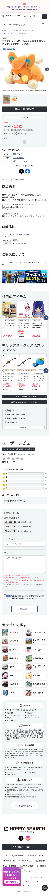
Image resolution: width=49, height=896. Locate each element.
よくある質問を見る (23, 805)
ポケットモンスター (21, 161)
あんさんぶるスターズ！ (18, 414)
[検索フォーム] (39, 16)
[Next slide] (47, 69)
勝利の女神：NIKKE (16, 418)
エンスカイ (17, 154)
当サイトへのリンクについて (36, 881)
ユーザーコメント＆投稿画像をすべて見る (18, 449)
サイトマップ (24, 885)
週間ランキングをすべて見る (24, 396)
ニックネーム (10, 539)
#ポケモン (5, 179)
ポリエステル (18, 157)
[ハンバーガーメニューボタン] (44, 16)
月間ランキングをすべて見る (24, 402)
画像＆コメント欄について (27, 454)
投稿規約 (11, 595)
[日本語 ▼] (24, 15)
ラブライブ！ (13, 422)
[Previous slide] (2, 69)
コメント (8, 553)
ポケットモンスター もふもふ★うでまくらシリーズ (24, 216)
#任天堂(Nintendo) (17, 179)
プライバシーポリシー (35, 877)
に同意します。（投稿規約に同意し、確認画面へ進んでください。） (25, 597)
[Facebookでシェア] (27, 171)
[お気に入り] (30, 15)
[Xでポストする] (21, 171)
